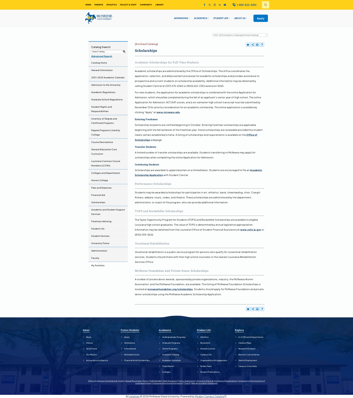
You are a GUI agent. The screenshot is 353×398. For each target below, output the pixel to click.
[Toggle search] (265, 4)
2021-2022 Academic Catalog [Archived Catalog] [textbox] (236, 35)
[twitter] (209, 5)
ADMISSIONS (181, 18)
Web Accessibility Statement (204, 383)
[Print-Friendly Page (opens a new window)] (257, 45)
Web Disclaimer (170, 381)
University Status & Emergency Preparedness (216, 381)
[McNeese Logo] (99, 18)
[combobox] (240, 35)
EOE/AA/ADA (156, 381)
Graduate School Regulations (107, 99)
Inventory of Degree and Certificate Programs (104, 120)
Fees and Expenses (101, 187)
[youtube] (225, 5)
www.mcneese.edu (168, 112)
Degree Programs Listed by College (105, 132)
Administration (99, 250)
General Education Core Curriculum (104, 151)
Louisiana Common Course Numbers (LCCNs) (105, 163)
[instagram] (214, 5)
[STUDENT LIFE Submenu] (229, 17)
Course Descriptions (102, 142)
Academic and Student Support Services (108, 211)
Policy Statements (186, 381)
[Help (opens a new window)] (262, 45)
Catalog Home (99, 62)
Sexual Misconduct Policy (137, 381)
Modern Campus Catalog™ (211, 396)
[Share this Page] (253, 45)
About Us (239, 18)
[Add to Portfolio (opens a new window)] (248, 45)
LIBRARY (159, 5)
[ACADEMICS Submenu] (208, 17)
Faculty (95, 258)
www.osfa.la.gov (250, 229)
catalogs (134, 396)
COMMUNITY (146, 5)
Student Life (97, 228)
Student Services (100, 236)
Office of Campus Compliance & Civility (106, 381)
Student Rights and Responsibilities (101, 108)
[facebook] (204, 5)
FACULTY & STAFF (128, 5)
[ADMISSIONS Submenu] (189, 17)
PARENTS (98, 5)
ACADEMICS (200, 18)
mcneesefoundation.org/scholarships (170, 289)
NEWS (88, 5)
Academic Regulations (103, 92)
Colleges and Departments (105, 173)
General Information (102, 70)
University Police (100, 243)
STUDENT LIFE (220, 18)
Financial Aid (98, 195)
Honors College (99, 180)
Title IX (187, 383)
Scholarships (98, 202)
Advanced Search (101, 56)
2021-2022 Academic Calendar (108, 77)
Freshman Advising (101, 221)
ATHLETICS (111, 5)
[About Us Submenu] (246, 17)
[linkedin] (220, 5)
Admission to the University (106, 85)
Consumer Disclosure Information (167, 383)
